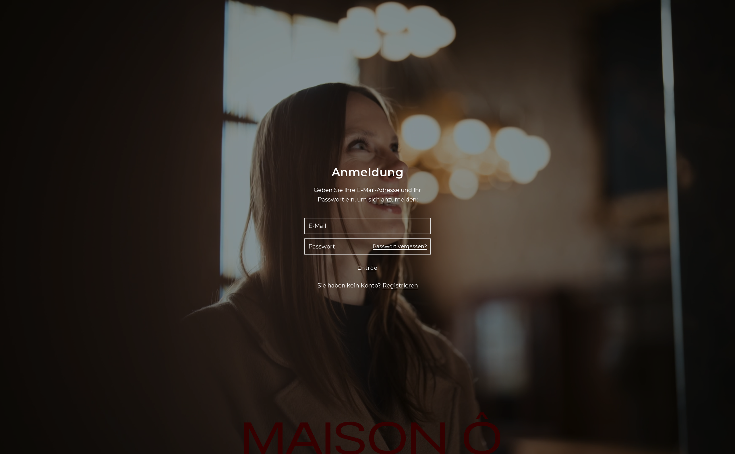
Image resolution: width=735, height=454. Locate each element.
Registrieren (400, 285)
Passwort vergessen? (400, 246)
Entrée (367, 268)
